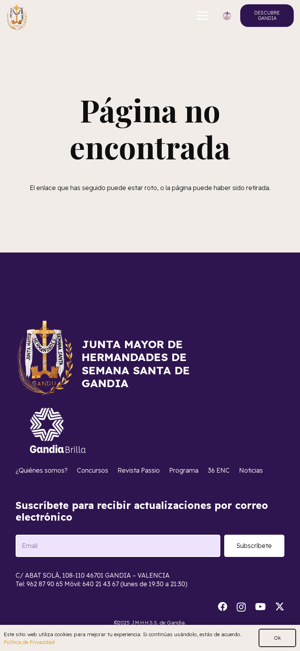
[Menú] (202, 15)
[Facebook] (222, 606)
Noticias (251, 470)
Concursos (92, 470)
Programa (183, 470)
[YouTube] (260, 606)
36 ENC (219, 470)
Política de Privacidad (29, 642)
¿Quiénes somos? (42, 470)
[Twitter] (279, 607)
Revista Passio (139, 470)
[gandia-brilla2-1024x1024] (58, 430)
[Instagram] (241, 607)
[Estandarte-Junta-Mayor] (16, 15)
